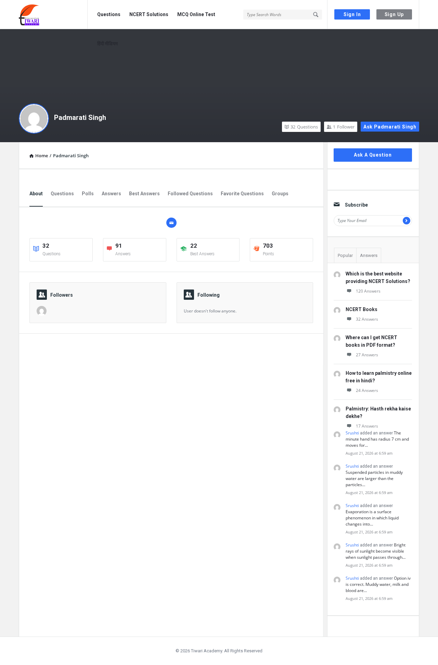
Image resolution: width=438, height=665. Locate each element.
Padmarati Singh (80, 117)
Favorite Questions (242, 193)
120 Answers (368, 291)
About (36, 193)
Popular (345, 255)
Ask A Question (373, 155)
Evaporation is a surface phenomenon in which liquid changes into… (372, 518)
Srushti (352, 433)
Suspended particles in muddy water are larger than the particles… (374, 478)
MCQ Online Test (196, 14)
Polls (88, 193)
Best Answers (144, 193)
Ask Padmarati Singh (389, 127)
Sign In (352, 14)
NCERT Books (361, 309)
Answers (111, 193)
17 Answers (367, 426)
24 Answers (367, 390)
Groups (280, 193)
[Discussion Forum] (53, 14)
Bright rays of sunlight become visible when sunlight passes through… (375, 551)
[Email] (171, 223)
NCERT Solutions (148, 14)
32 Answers (367, 319)
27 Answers (367, 355)
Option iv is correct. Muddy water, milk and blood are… (378, 584)
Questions (108, 14)
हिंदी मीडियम (107, 43)
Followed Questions (190, 193)
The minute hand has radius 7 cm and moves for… (377, 439)
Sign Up (394, 14)
